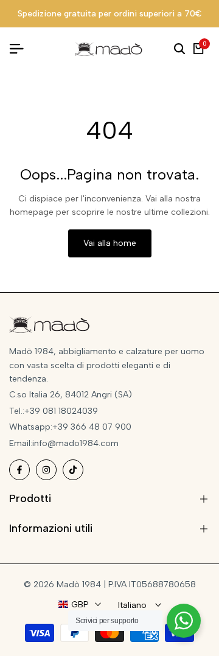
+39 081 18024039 (61, 411)
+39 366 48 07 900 (91, 427)
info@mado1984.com (75, 443)
